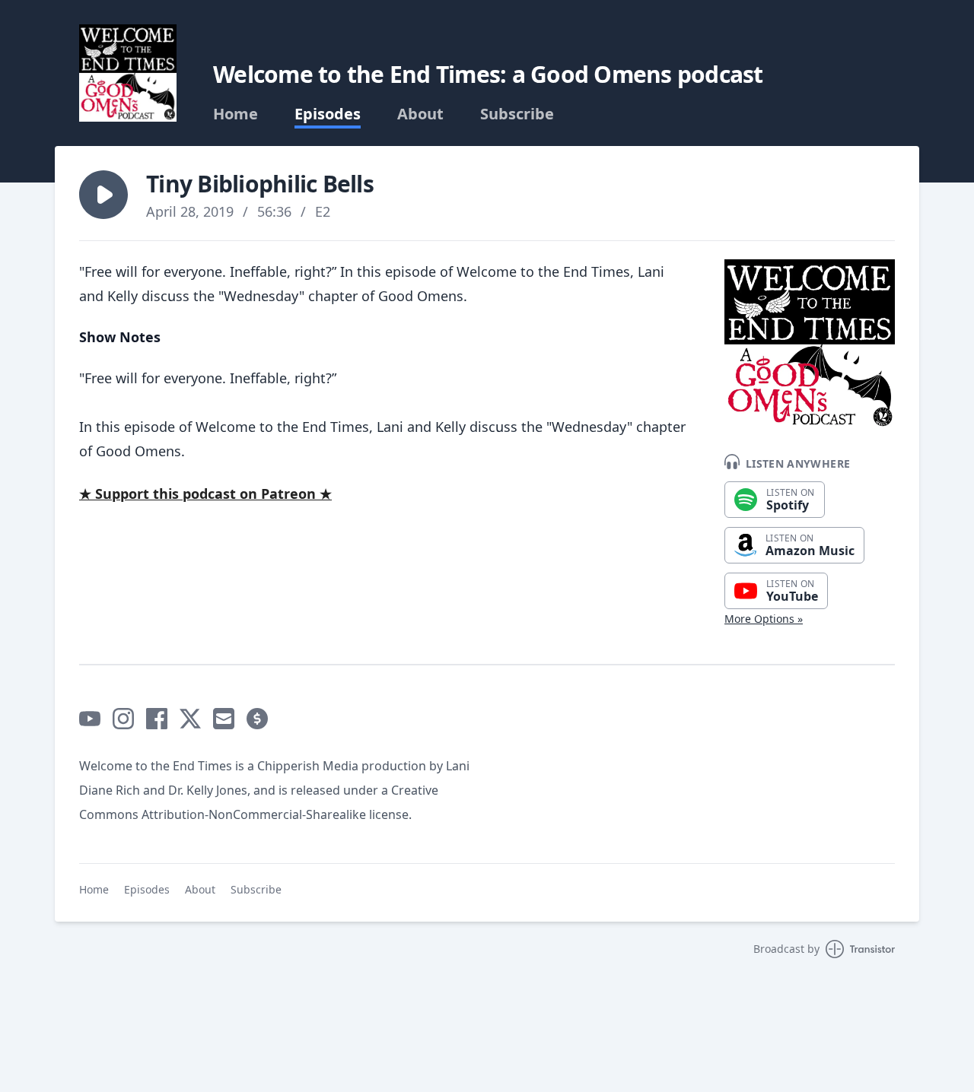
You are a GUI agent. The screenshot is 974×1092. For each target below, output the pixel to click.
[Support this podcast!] (257, 718)
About (420, 114)
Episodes (327, 114)
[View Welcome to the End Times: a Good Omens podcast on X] (190, 718)
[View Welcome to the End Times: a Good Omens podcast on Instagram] (123, 718)
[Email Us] (223, 718)
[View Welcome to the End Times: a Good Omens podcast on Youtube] (89, 718)
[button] (103, 194)
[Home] (128, 73)
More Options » (763, 618)
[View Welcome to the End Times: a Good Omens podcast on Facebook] (156, 718)
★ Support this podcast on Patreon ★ (205, 493)
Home (235, 114)
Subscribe (517, 114)
